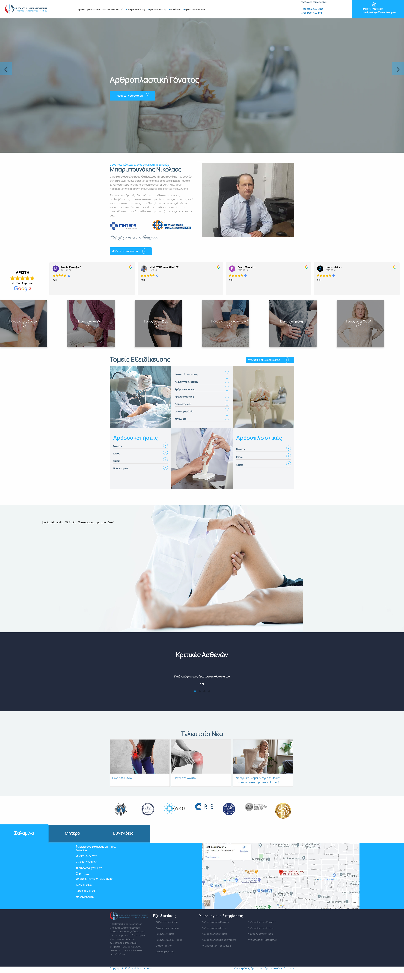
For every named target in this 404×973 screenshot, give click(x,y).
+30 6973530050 (312, 9)
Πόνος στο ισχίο (122, 778)
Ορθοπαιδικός (93, 10)
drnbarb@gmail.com (90, 868)
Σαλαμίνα (24, 833)
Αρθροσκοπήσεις (136, 10)
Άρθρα (188, 10)
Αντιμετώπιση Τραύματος (216, 945)
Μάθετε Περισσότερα (148, 95)
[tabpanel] (202, 674)
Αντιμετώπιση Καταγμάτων (262, 939)
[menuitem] (81, 10)
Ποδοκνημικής (121, 468)
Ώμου (116, 461)
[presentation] (6, 69)
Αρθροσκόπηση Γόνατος (216, 922)
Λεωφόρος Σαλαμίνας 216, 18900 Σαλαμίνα (96, 848)
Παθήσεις (175, 10)
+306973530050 (87, 862)
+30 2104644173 (311, 13)
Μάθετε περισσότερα (125, 251)
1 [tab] (194, 691)
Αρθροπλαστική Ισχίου (260, 928)
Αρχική (81, 10)
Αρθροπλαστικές (157, 10)
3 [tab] (204, 691)
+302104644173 (88, 856)
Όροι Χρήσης (242, 968)
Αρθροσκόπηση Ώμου (214, 934)
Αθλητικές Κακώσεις (167, 922)
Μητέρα (72, 833)
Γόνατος (118, 446)
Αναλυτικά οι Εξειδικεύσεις (264, 360)
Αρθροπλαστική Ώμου (260, 934)
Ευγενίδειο (123, 833)
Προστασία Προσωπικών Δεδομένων (272, 968)
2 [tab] (199, 691)
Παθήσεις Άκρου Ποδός (169, 939)
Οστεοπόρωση (164, 945)
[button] (180, 161)
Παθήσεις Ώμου (165, 934)
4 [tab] (209, 691)
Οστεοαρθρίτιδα (165, 951)
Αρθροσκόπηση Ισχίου (214, 928)
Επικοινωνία (199, 10)
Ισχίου (116, 453)
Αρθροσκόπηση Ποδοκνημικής (219, 939)
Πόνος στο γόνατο (185, 778)
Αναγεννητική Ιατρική (112, 10)
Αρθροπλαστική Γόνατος (262, 922)
